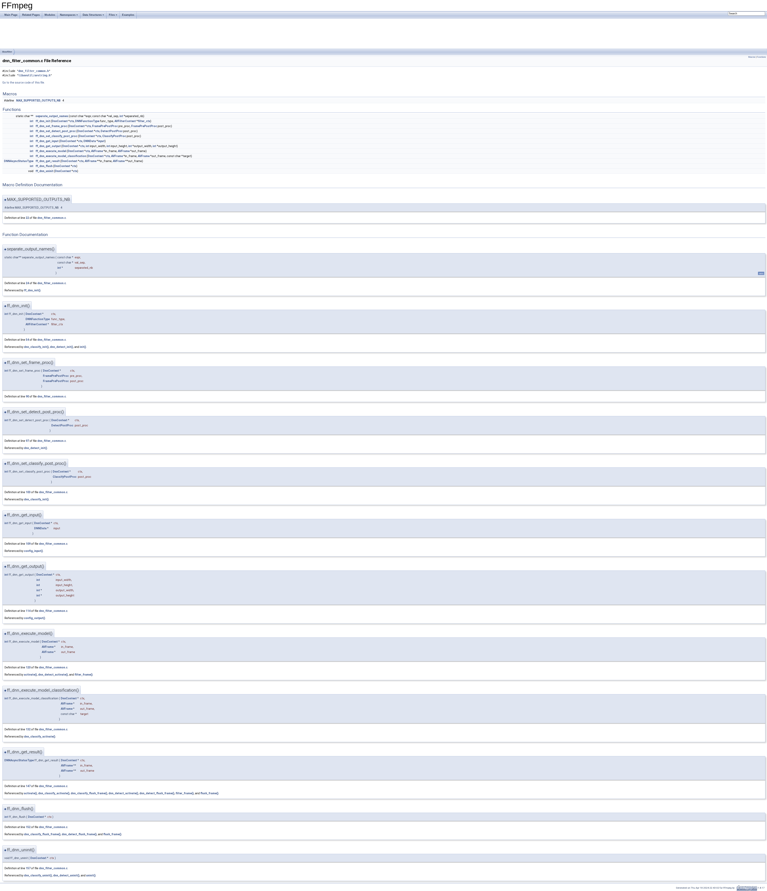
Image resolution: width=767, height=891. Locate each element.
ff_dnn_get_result (48, 161)
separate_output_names (52, 116)
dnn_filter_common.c (51, 217)
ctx (72, 121)
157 (28, 868)
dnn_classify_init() (36, 346)
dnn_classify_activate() (39, 736)
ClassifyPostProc (114, 136)
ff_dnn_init (43, 121)
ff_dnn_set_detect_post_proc (56, 131)
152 (28, 827)
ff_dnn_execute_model (51, 151)
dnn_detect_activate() (53, 674)
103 (28, 492)
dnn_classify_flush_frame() (89, 793)
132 (28, 729)
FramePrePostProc (105, 126)
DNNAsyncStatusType (18, 161)
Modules (50, 14)
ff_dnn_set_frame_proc (51, 126)
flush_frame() (209, 793)
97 (27, 440)
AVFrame (97, 151)
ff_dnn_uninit (44, 171)
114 (28, 610)
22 (27, 217)
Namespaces (68, 14)
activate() (30, 674)
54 (27, 339)
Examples (128, 14)
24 (27, 283)
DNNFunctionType (87, 121)
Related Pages (31, 14)
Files (112, 14)
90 (27, 396)
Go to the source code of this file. (23, 82)
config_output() (34, 618)
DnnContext (60, 121)
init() (83, 346)
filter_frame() (84, 674)
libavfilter (7, 52)
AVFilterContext (125, 121)
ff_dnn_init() (32, 290)
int (121, 116)
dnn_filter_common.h (33, 71)
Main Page (10, 14)
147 (28, 786)
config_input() (33, 551)
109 (28, 543)
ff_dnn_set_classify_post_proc (56, 136)
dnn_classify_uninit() (38, 875)
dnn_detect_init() (61, 346)
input (101, 141)
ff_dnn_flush (44, 166)
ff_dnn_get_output (48, 146)
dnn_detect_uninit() (66, 875)
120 (28, 667)
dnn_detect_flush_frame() (156, 793)
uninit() (91, 875)
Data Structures (92, 14)
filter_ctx (144, 121)
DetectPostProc (112, 131)
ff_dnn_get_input (47, 141)
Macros (751, 57)
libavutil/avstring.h (34, 75)
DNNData (89, 141)
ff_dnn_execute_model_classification (61, 156)
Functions (761, 57)
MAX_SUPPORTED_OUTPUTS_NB (38, 100)
